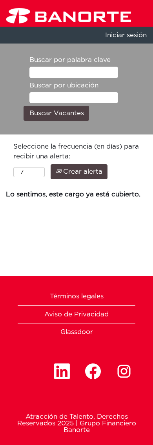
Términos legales (77, 296)
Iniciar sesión (126, 35)
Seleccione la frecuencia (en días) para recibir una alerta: (76, 151)
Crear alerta (81, 171)
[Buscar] (150, 7)
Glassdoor (76, 332)
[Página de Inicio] (65, 14)
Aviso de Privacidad (76, 314)
